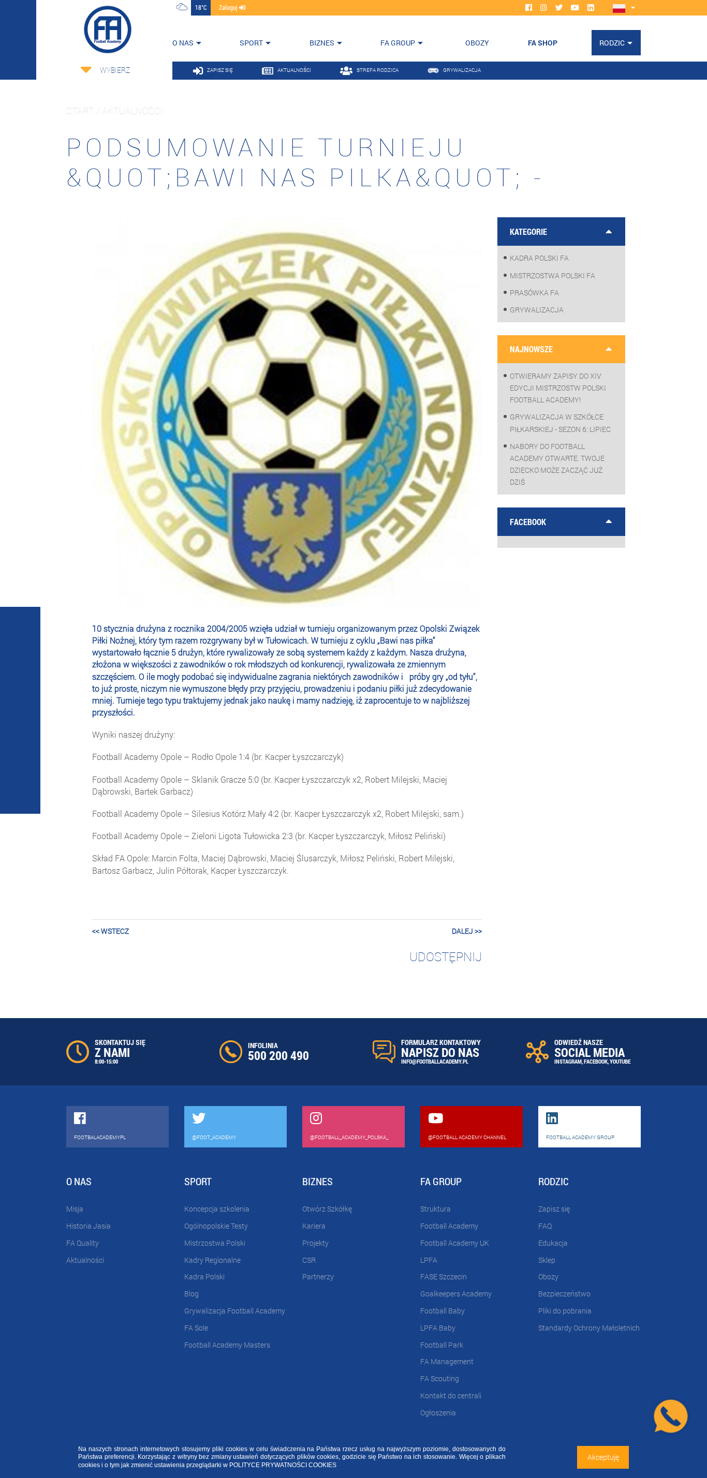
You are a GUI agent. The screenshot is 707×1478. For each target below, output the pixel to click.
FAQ (545, 1226)
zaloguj (229, 7)
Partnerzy (318, 1276)
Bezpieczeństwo (564, 1293)
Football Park (441, 1345)
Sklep (546, 1260)
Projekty (315, 1243)
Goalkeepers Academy (456, 1293)
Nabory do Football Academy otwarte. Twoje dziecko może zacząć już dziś (557, 464)
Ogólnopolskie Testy (216, 1226)
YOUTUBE (620, 1061)
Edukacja (553, 1243)
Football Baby (442, 1311)
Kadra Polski (204, 1276)
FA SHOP (542, 43)
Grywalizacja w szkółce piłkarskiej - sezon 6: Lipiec (560, 423)
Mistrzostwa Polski (214, 1243)
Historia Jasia (88, 1226)
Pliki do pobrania (565, 1311)
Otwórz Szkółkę (327, 1209)
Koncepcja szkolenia (216, 1209)
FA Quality (82, 1243)
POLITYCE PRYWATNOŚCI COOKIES (282, 1465)
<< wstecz (110, 931)
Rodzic (612, 43)
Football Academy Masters (227, 1345)
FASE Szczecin (443, 1276)
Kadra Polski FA (539, 258)
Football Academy (449, 1226)
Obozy (548, 1276)
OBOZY (477, 43)
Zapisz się (554, 1209)
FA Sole (196, 1328)
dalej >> (467, 931)
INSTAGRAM (568, 1061)
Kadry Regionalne (212, 1260)
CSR (309, 1260)
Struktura (435, 1209)
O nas (183, 43)
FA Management (447, 1361)
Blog (191, 1293)
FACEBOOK (596, 1061)
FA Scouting (439, 1378)
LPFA (428, 1260)
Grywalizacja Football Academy (234, 1311)
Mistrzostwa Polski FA (552, 275)
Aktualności (85, 1260)
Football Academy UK (454, 1243)
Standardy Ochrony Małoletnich (589, 1328)
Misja (74, 1209)
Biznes (322, 43)
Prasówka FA (534, 292)
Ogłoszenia (438, 1412)
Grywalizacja (537, 310)
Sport (251, 43)
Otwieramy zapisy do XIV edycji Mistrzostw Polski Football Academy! (558, 388)
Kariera (314, 1226)
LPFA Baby (437, 1328)
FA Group (397, 43)
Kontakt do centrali (450, 1395)
